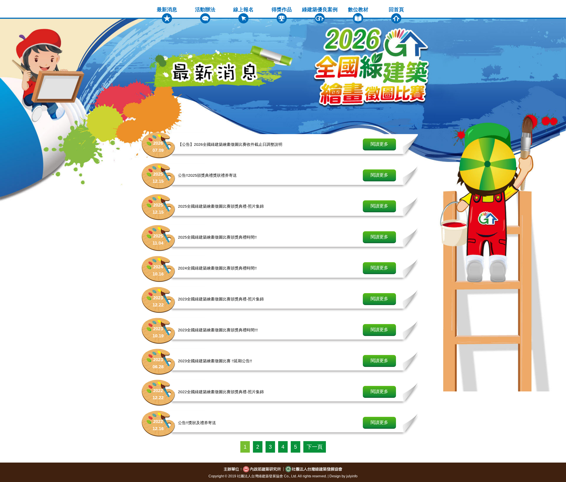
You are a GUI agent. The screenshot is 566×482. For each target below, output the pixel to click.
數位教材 (358, 9)
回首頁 (396, 9)
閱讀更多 (379, 144)
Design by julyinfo (343, 476)
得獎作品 (282, 9)
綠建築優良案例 (320, 9)
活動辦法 (205, 9)
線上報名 (243, 9)
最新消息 (167, 9)
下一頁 (315, 447)
